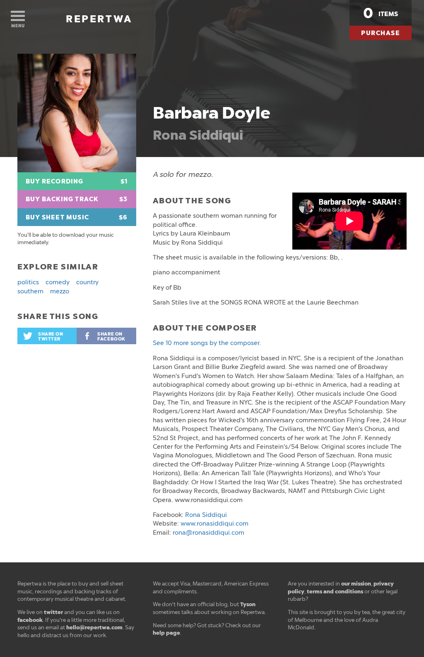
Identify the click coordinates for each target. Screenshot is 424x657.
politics (28, 282)
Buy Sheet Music (77, 217)
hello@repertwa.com (94, 627)
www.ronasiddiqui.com (214, 523)
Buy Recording (77, 181)
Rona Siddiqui (198, 135)
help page (166, 632)
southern (30, 291)
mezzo (59, 291)
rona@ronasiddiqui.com (208, 532)
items (380, 13)
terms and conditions (335, 591)
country (87, 282)
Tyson (247, 604)
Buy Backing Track (77, 199)
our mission (356, 583)
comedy (58, 282)
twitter (53, 612)
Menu (18, 26)
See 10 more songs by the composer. (207, 343)
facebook (30, 620)
